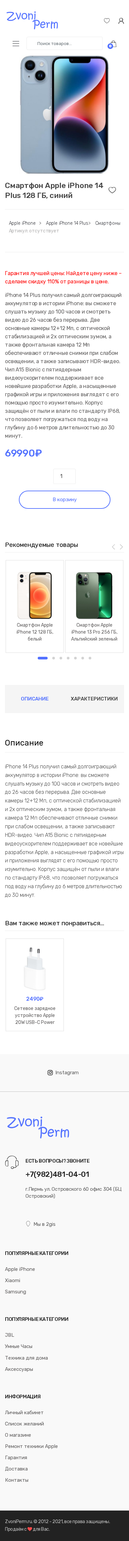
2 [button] (53, 658)
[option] (64, 114)
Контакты (16, 1480)
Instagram (67, 1073)
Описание (35, 699)
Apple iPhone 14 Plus (67, 223)
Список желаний (24, 1424)
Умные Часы (18, 1346)
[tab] (34, 699)
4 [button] (68, 658)
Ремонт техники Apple (31, 1446)
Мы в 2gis (44, 1224)
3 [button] (61, 658)
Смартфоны (107, 223)
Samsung (15, 1292)
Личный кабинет (24, 1413)
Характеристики (94, 699)
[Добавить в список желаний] (116, 188)
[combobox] (64, 43)
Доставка (16, 1469)
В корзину (65, 500)
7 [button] (90, 658)
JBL (9, 1335)
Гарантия (16, 1458)
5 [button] (75, 658)
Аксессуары (19, 1369)
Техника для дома (26, 1358)
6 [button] (82, 658)
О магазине (18, 1435)
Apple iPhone (22, 223)
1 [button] (43, 658)
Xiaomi (12, 1280)
